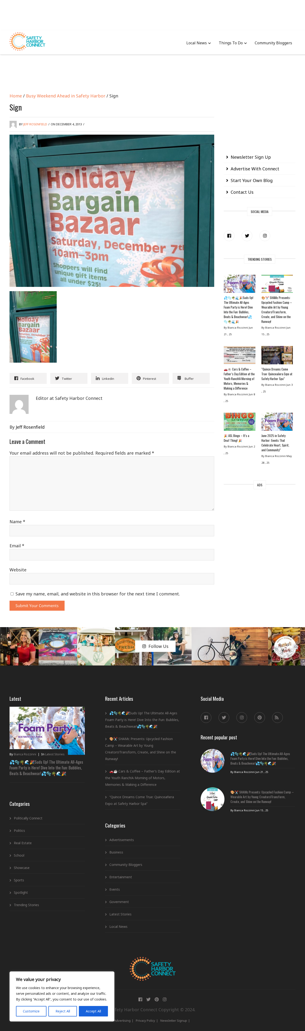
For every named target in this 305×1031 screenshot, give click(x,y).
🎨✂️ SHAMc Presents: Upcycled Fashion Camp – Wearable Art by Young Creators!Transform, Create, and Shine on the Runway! (276, 309)
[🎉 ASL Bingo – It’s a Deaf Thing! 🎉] (239, 423)
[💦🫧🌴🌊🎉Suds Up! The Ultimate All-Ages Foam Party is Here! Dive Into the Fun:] (239, 285)
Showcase (22, 867)
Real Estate (23, 843)
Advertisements (121, 840)
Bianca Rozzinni (25, 754)
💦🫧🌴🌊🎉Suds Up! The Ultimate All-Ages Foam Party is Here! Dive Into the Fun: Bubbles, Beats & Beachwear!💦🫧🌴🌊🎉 (238, 309)
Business (116, 852)
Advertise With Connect (255, 169)
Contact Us (242, 192)
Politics (19, 830)
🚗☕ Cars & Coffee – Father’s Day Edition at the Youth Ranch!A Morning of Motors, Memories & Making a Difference (239, 379)
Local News (196, 43)
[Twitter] (247, 235)
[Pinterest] (259, 717)
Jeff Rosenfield (35, 124)
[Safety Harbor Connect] (153, 962)
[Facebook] (229, 235)
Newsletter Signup (173, 1020)
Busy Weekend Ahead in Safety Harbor (65, 96)
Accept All (93, 1011)
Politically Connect (28, 818)
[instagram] (264, 235)
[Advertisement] (152, 14)
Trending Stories (26, 905)
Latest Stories (55, 754)
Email (17, 546)
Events (114, 889)
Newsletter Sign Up (251, 157)
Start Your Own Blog (252, 180)
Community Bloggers (273, 43)
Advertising (122, 1020)
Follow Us (158, 646)
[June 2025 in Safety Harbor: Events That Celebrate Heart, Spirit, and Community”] (277, 423)
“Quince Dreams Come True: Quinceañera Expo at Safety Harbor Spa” (276, 374)
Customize (31, 1011)
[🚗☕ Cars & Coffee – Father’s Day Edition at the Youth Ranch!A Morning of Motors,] (239, 356)
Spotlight (21, 892)
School (19, 855)
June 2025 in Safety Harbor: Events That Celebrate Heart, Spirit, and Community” (275, 442)
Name (17, 521)
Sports (19, 880)
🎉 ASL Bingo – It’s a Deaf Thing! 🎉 (236, 438)
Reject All (63, 1011)
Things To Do (231, 43)
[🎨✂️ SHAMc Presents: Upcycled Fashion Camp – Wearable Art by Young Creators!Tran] (277, 285)
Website (18, 570)
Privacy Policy (145, 1020)
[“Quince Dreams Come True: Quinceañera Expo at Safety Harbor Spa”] (277, 356)
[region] (62, 996)
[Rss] (277, 717)
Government (119, 901)
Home (16, 96)
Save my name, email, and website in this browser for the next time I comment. (97, 594)
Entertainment (120, 877)
